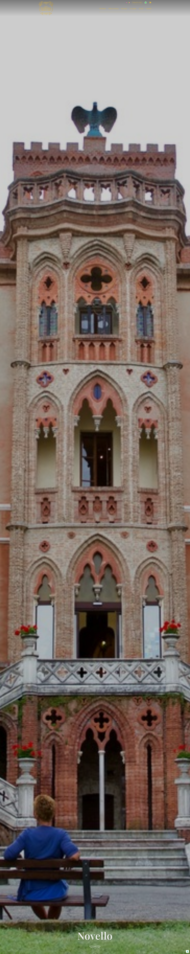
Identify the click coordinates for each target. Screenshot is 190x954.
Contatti (148, 8)
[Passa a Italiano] (129, 2)
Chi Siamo (102, 8)
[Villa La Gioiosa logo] (46, 8)
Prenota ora (137, 2)
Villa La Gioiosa (113, 8)
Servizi (141, 8)
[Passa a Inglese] (126, 2)
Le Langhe (133, 8)
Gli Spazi (124, 8)
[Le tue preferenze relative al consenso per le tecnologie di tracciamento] (187, 951)
